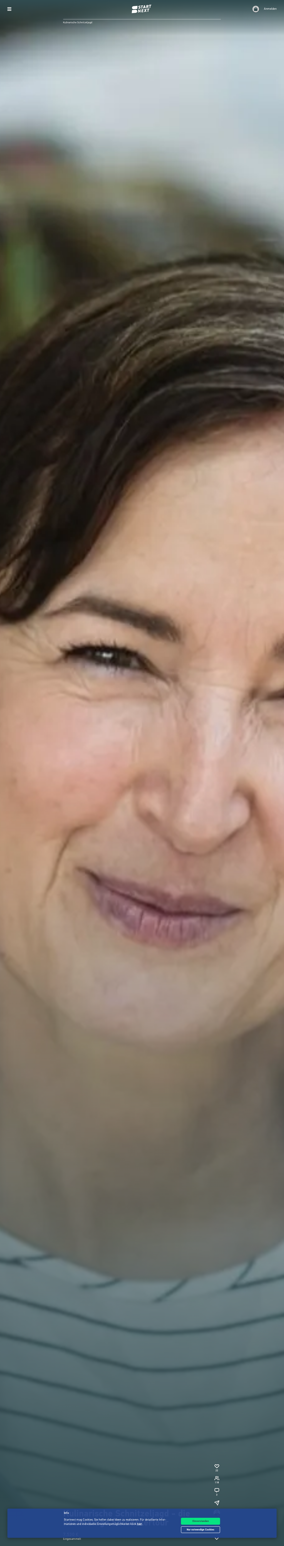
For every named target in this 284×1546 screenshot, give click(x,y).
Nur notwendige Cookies (200, 1530)
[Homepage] (142, 9)
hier (139, 1524)
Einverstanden (200, 1521)
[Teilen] (217, 1503)
